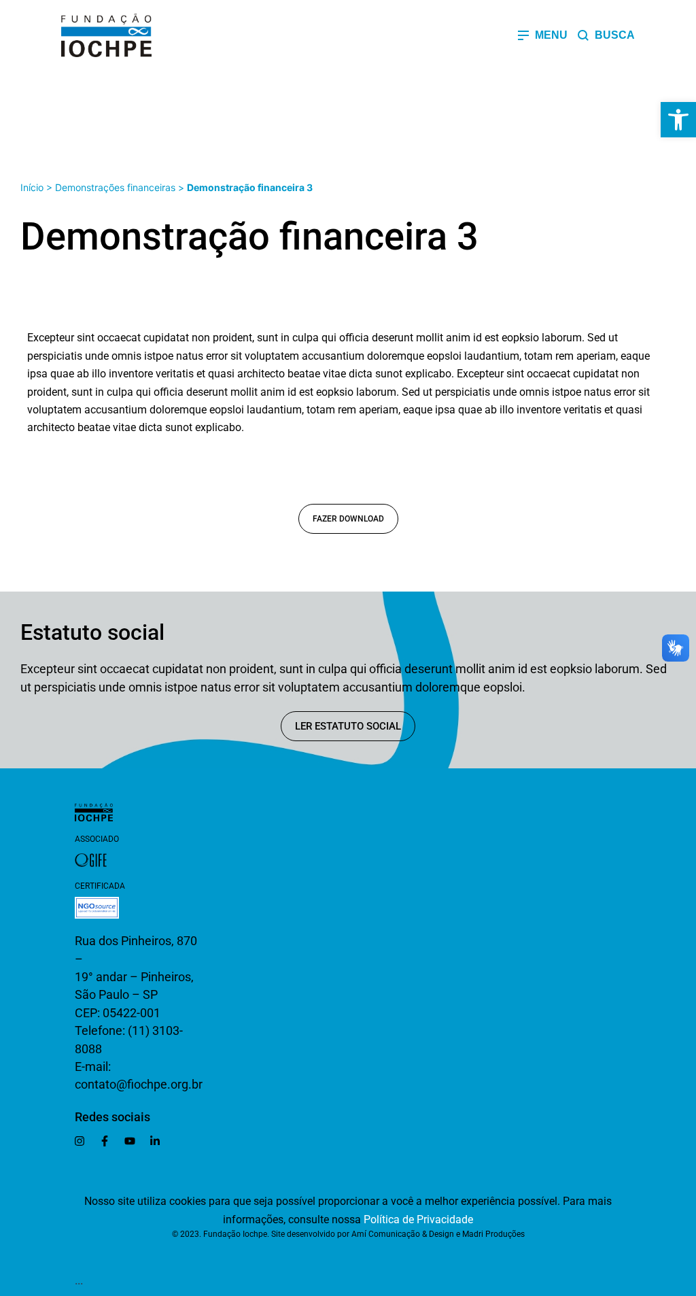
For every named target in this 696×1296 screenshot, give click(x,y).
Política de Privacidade (418, 1219)
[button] (678, 119)
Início (32, 187)
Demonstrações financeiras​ (115, 187)
